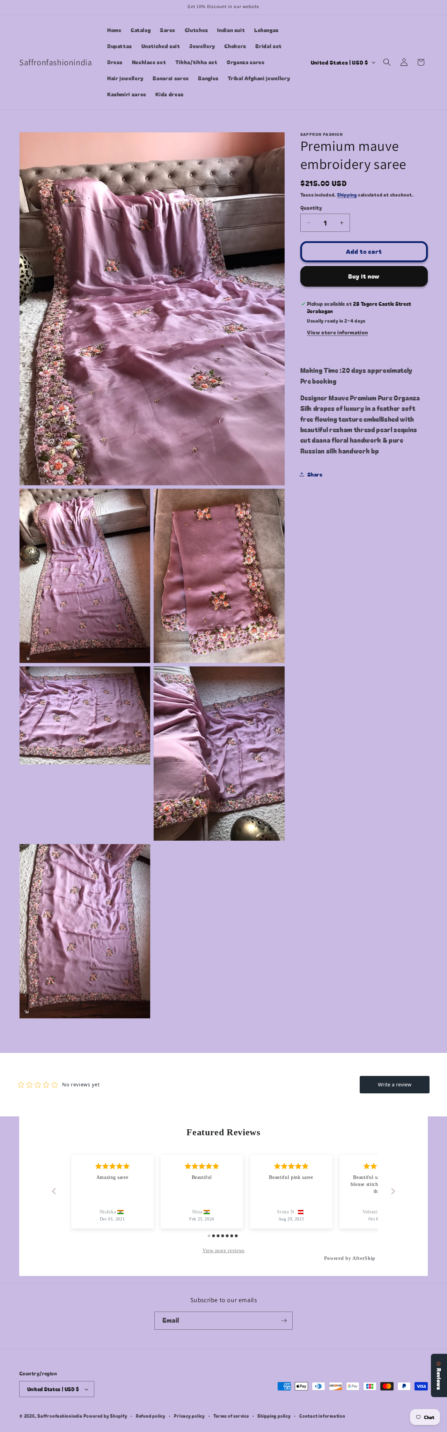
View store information (337, 332)
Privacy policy (189, 1416)
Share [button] (315, 474)
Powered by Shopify (105, 1416)
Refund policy (151, 1416)
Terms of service (231, 1416)
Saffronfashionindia (59, 1416)
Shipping (347, 194)
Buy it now (364, 276)
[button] (387, 62)
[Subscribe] (284, 1321)
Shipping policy (274, 1416)
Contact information (322, 1416)
